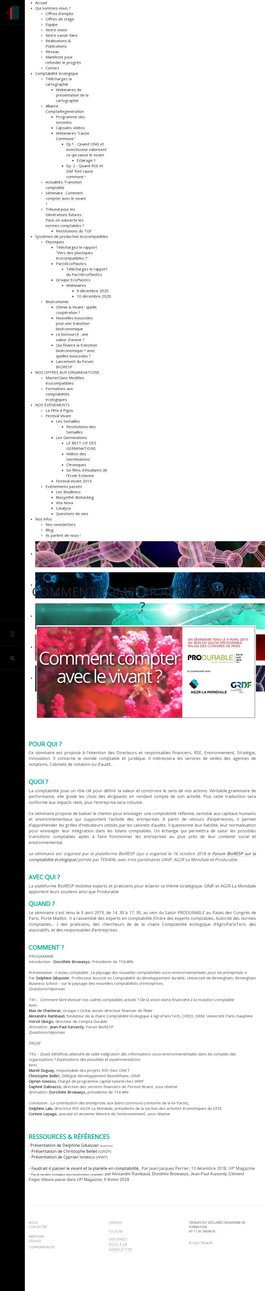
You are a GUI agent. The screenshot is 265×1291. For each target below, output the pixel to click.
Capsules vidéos (70, 127)
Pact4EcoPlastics (71, 263)
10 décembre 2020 (94, 296)
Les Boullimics (68, 491)
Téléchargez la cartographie (59, 81)
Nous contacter (38, 1225)
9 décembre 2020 (93, 290)
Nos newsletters (61, 524)
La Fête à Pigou (59, 410)
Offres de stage (60, 18)
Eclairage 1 (86, 160)
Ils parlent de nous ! (63, 535)
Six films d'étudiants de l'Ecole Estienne (86, 472)
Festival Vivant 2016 (74, 480)
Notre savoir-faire (62, 35)
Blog (50, 529)
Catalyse (63, 508)
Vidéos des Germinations (78, 456)
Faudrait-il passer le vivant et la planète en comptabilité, (86, 1168)
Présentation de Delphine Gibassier (64, 1145)
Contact (52, 67)
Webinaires (76, 285)
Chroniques (76, 464)
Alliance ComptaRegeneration (65, 108)
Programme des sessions (70, 119)
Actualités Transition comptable (64, 184)
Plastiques (55, 241)
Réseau (52, 51)
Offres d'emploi (59, 13)
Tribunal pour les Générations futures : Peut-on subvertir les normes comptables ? (65, 217)
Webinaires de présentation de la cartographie (72, 95)
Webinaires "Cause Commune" (72, 135)
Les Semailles (68, 421)
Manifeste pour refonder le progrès (63, 59)
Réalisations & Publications (58, 43)
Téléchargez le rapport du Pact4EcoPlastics (86, 271)
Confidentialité (42, 1247)
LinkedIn (115, 1222)
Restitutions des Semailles (81, 429)
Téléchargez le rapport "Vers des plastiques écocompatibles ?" (76, 253)
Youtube (116, 1231)
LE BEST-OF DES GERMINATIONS (81, 445)
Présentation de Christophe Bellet (64, 1151)
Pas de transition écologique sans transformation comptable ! (68, 1174)
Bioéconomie (57, 301)
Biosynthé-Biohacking (75, 497)
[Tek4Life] (12, 13)
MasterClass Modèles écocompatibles (65, 380)
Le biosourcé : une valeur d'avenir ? (72, 337)
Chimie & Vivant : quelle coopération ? (76, 309)
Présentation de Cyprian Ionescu (63, 1157)
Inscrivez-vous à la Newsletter (120, 1244)
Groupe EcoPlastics (73, 279)
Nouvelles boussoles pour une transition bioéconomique (74, 323)
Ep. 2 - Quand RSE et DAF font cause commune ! (84, 171)
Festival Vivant (58, 415)
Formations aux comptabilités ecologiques (59, 394)
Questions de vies (72, 513)
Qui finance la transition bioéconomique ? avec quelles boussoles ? (76, 350)
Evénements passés (64, 486)
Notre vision (56, 29)
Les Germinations (71, 437)
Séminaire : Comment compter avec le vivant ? (66, 198)
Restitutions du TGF (74, 230)
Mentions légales (36, 1239)
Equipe (52, 24)
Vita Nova (64, 502)
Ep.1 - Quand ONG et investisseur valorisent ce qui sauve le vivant (86, 149)
